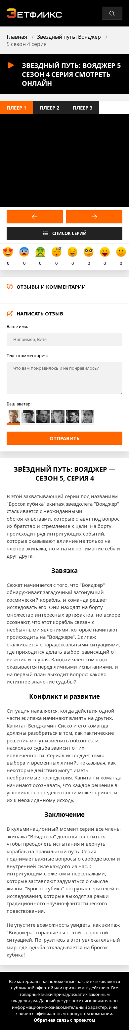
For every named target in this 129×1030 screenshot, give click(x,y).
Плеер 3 (83, 107)
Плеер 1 (16, 107)
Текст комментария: (27, 355)
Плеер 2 (50, 107)
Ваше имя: (17, 326)
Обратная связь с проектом (64, 1020)
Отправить (65, 438)
